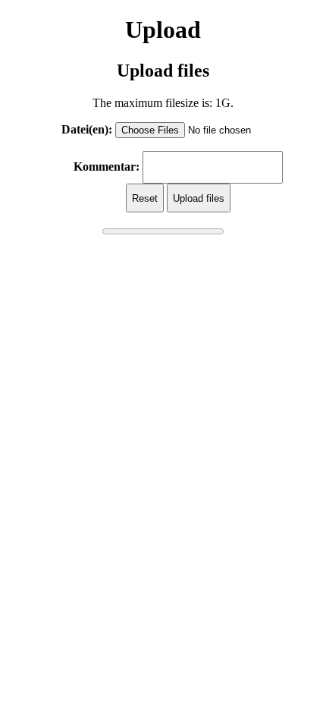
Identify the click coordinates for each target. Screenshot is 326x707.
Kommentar (105, 166)
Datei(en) (84, 129)
